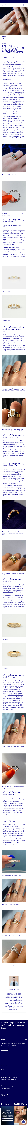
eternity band (11, 608)
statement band (7, 613)
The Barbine (5, 655)
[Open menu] (2, 5)
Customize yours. (12, 805)
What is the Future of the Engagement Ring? (12, 896)
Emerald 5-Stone (8, 248)
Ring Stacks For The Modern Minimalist (11, 925)
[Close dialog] (26, 1106)
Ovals (18, 242)
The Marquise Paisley (7, 327)
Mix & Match (15, 244)
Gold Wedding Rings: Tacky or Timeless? (11, 957)
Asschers (5, 244)
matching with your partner (11, 727)
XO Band (6, 219)
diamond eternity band (9, 237)
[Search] (5, 5)
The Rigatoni (5, 684)
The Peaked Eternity (6, 298)
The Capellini (19, 712)
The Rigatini (9, 714)
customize (17, 399)
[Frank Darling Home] (14, 5)
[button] (25, 1058)
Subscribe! (4, 1067)
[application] (24, 1122)
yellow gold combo (8, 604)
